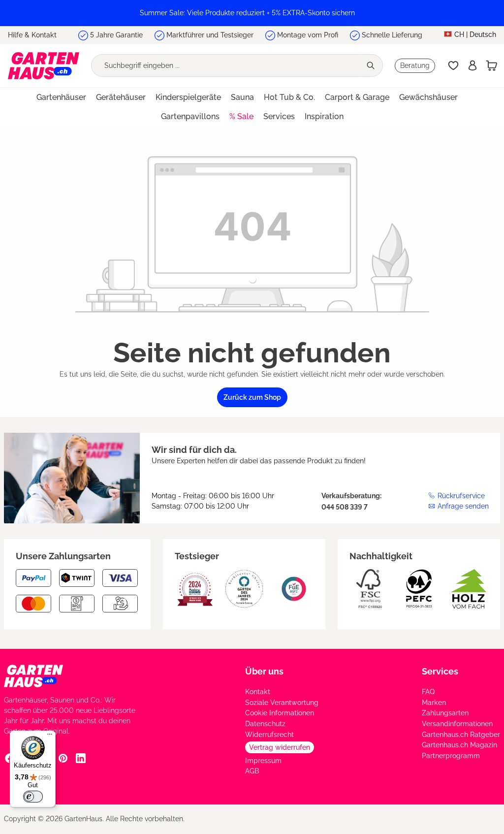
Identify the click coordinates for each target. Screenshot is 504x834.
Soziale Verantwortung (281, 702)
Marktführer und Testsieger (209, 35)
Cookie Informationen (279, 713)
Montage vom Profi (307, 35)
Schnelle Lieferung (392, 35)
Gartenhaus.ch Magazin (459, 745)
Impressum (263, 761)
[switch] (33, 796)
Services (440, 671)
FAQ (428, 692)
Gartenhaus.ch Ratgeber (461, 734)
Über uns (264, 671)
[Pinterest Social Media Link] (63, 757)
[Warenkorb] (491, 65)
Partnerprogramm (451, 756)
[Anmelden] (472, 65)
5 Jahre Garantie (116, 35)
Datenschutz (265, 724)
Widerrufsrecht (269, 734)
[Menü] (50, 736)
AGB (252, 771)
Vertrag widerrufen (279, 747)
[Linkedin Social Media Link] (81, 757)
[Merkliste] (453, 65)
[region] (252, 13)
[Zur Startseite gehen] (43, 65)
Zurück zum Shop (252, 397)
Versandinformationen (457, 724)
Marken (434, 702)
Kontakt (257, 692)
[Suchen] (371, 65)
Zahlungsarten (445, 713)
